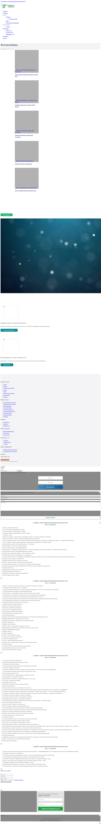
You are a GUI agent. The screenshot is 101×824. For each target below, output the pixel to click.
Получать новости (5, 459)
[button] (5, 38)
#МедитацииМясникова (8, 431)
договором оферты (18, 780)
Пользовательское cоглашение (10, 451)
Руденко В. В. (6, 422)
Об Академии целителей (8, 388)
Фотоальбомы (6, 395)
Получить (51, 487)
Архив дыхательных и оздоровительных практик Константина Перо (9, 411)
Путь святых (6, 433)
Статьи (4, 391)
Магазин (5, 386)
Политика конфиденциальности (10, 449)
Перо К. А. (5, 424)
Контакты (5, 397)
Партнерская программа (8, 393)
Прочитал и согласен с (12, 780)
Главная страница (4, 48)
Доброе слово (6, 435)
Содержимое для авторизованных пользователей (13, 1)
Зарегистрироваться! (51, 809)
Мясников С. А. (6, 425)
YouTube (5, 444)
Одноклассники (7, 442)
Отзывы (5, 389)
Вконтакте (6, 440)
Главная (5, 384)
